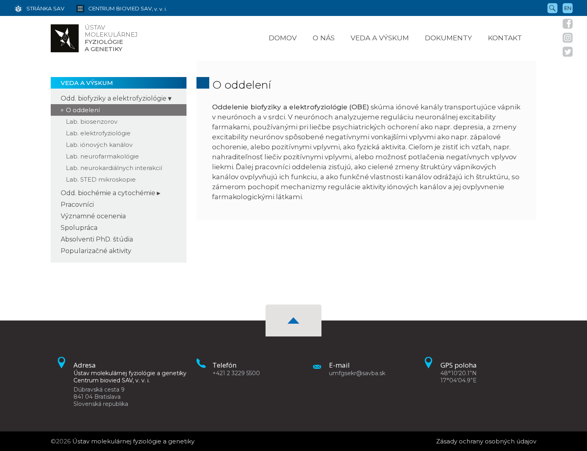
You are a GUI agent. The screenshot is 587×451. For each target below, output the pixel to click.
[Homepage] (65, 38)
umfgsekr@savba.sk (357, 373)
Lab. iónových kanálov (99, 144)
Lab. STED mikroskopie (101, 179)
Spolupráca (79, 227)
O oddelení (83, 110)
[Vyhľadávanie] (552, 7)
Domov (283, 38)
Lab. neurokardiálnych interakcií (114, 168)
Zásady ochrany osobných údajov (486, 441)
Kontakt (505, 38)
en (567, 8)
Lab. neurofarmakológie (102, 156)
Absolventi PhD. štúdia (97, 239)
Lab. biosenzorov (91, 121)
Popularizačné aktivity (96, 251)
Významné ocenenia (93, 216)
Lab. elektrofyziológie (98, 133)
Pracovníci (77, 204)
